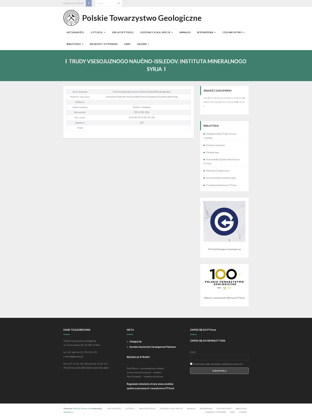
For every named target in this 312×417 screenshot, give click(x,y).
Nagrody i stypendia (215, 412)
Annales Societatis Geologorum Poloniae (152, 346)
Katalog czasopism (215, 145)
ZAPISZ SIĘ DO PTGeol (203, 329)
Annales (191, 408)
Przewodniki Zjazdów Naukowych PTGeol (221, 161)
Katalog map (212, 152)
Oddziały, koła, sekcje (171, 408)
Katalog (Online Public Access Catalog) (220, 135)
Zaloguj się (135, 341)
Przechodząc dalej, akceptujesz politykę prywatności (217, 364)
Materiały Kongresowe (217, 170)
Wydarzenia (206, 408)
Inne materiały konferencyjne (221, 177)
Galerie (243, 412)
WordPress (68, 412)
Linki (232, 412)
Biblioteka (241, 408)
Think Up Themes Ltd (81, 408)
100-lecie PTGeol (147, 408)
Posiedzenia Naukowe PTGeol (221, 185)
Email (192, 352)
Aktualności (114, 408)
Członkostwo (224, 408)
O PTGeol (130, 408)
